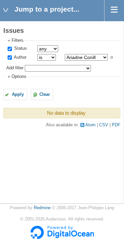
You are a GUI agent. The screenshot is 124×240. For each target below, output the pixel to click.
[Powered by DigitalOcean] (62, 237)
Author (19, 57)
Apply (18, 94)
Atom (90, 125)
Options (19, 76)
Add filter (14, 68)
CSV (103, 125)
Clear (44, 94)
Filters (17, 40)
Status (20, 48)
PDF (116, 125)
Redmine (42, 208)
